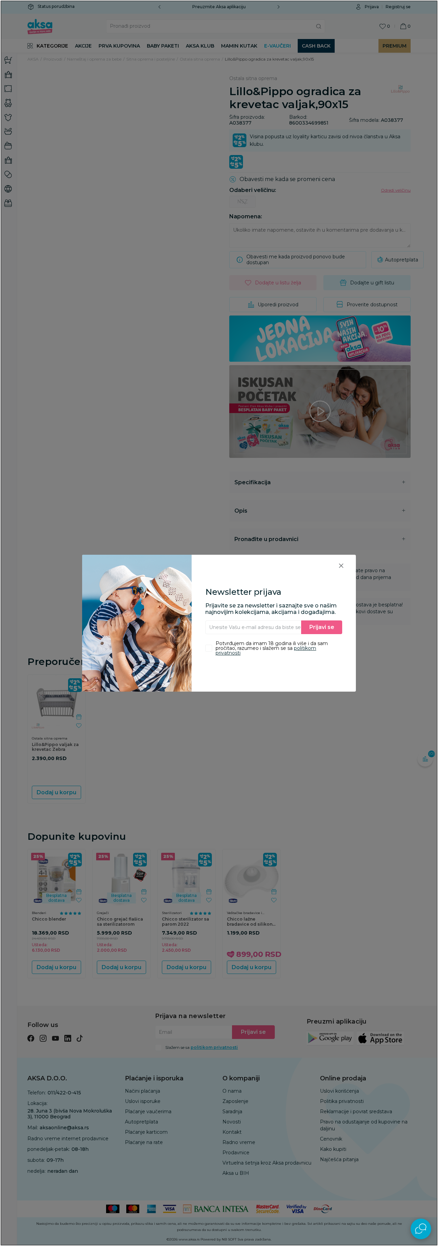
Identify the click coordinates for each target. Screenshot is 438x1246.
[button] (341, 565)
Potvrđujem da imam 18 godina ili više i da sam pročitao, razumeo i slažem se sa (272, 648)
